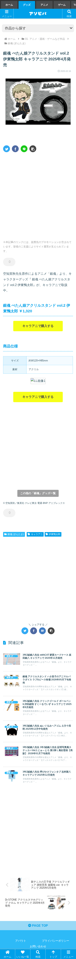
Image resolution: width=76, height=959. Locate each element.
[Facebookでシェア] (15, 148)
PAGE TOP (39, 925)
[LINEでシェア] (24, 148)
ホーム (9, 4)
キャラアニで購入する (38, 326)
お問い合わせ (38, 946)
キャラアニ (37, 534)
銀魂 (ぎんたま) (16, 534)
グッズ (27, 4)
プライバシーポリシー (55, 940)
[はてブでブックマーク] (42, 630)
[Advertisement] (38, 195)
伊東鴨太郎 (54, 534)
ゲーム (62, 4)
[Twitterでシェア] (6, 148)
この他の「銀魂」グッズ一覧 (38, 493)
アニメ (44, 4)
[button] (32, 148)
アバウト (20, 940)
